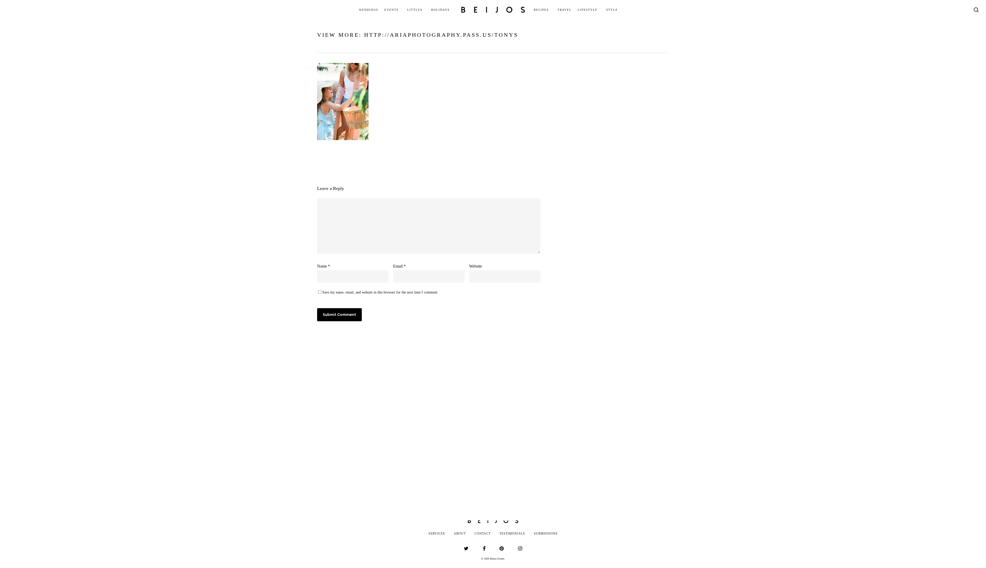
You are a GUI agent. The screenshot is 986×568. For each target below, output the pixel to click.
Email (399, 266)
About (460, 533)
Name (323, 266)
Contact (483, 533)
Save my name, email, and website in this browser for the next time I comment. (380, 292)
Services (437, 533)
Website (475, 266)
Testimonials (512, 533)
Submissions (546, 533)
